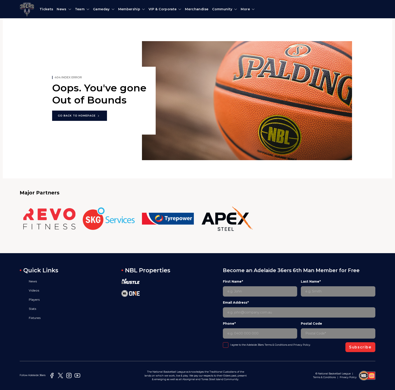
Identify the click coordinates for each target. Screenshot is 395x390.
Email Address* (236, 302)
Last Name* (311, 281)
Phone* (229, 323)
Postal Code (311, 323)
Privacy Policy (301, 344)
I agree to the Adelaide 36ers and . (270, 344)
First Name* (233, 281)
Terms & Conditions (275, 344)
